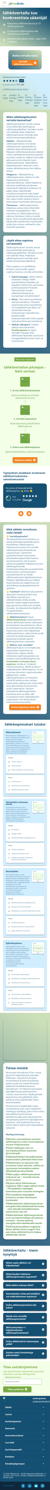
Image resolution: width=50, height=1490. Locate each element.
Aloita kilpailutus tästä (23, 707)
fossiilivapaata (19, 330)
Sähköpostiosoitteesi (13, 1377)
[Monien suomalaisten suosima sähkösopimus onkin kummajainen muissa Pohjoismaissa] (25, 1144)
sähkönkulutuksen (16, 619)
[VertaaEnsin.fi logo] (16, 4)
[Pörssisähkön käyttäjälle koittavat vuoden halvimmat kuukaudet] (25, 1200)
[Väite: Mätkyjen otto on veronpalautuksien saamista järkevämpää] (25, 1153)
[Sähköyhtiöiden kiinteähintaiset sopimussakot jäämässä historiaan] (25, 1159)
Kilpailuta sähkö (23, 460)
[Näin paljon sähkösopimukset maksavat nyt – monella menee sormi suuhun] (25, 1179)
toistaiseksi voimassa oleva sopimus (21, 663)
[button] (4, 4)
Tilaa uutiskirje (16, 1389)
